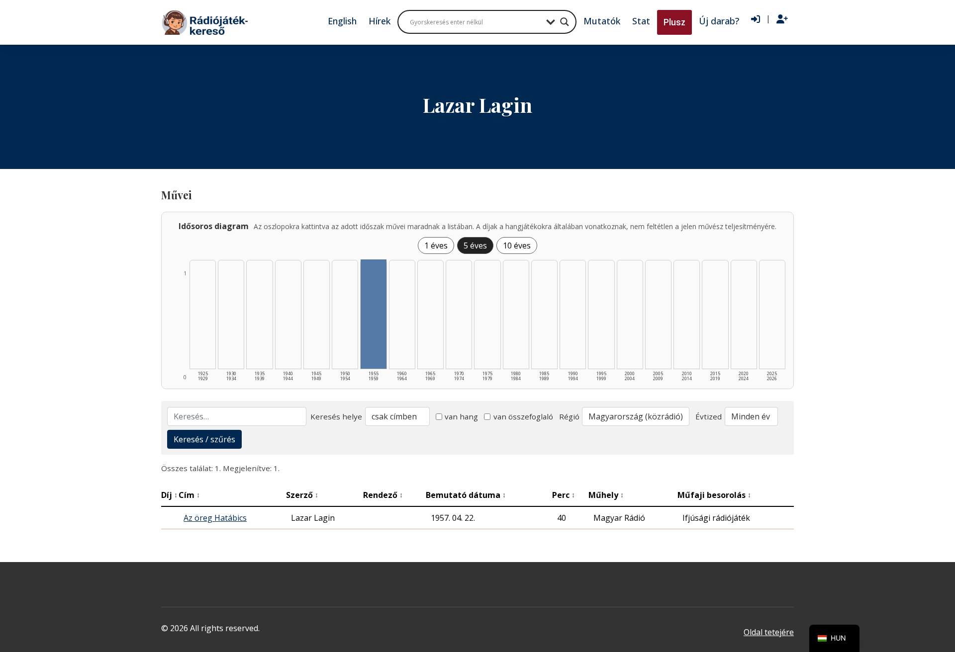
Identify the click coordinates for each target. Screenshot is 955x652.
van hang (461, 416)
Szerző (302, 494)
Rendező (383, 494)
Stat (641, 21)
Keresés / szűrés (204, 439)
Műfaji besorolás (714, 494)
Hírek (379, 21)
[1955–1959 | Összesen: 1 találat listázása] (373, 314)
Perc (563, 494)
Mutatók (601, 21)
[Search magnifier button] (565, 22)
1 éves (436, 245)
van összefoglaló (523, 416)
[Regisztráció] (782, 19)
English (342, 21)
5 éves (475, 245)
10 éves (517, 245)
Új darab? (719, 21)
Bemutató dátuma (466, 494)
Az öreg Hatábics (215, 517)
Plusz (674, 22)
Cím (189, 494)
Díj (169, 494)
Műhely (606, 494)
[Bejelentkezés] (755, 19)
